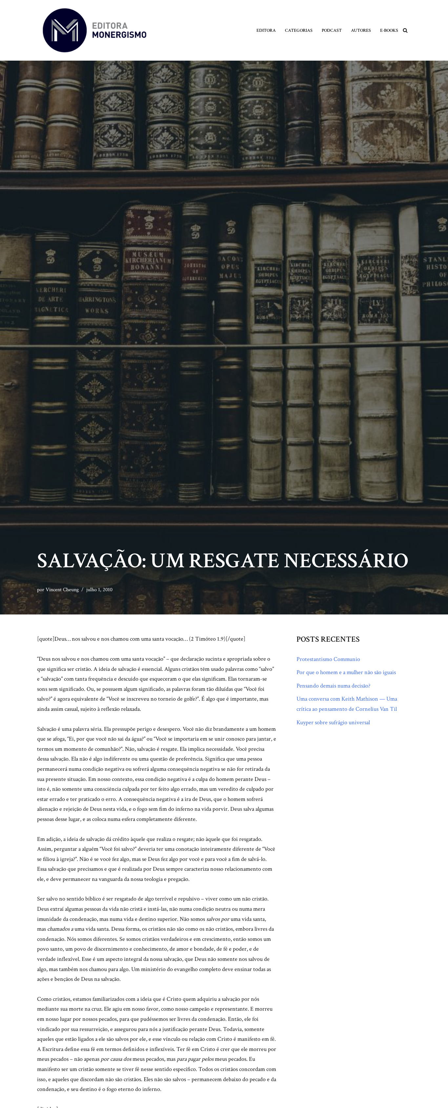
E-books (389, 30)
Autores (361, 30)
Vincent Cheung (62, 589)
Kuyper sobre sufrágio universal (333, 722)
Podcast (332, 30)
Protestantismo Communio (328, 659)
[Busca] (405, 30)
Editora (266, 30)
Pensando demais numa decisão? (333, 686)
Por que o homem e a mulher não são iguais (346, 672)
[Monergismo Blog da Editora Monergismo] (94, 30)
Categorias (299, 30)
